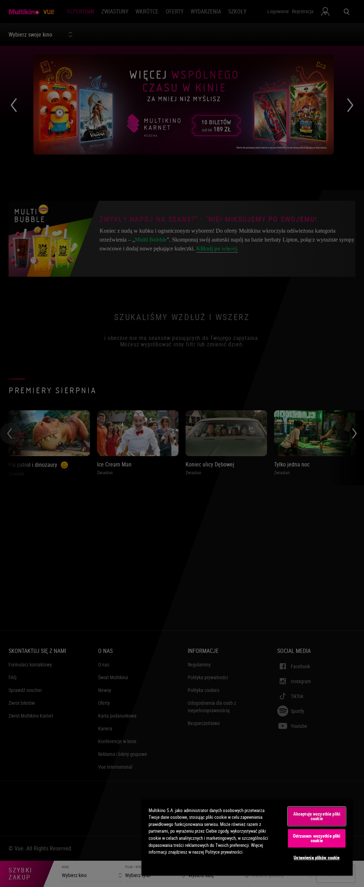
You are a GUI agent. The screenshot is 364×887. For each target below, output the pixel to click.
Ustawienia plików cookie (316, 857)
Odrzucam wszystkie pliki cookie (316, 838)
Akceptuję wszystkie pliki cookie (316, 816)
